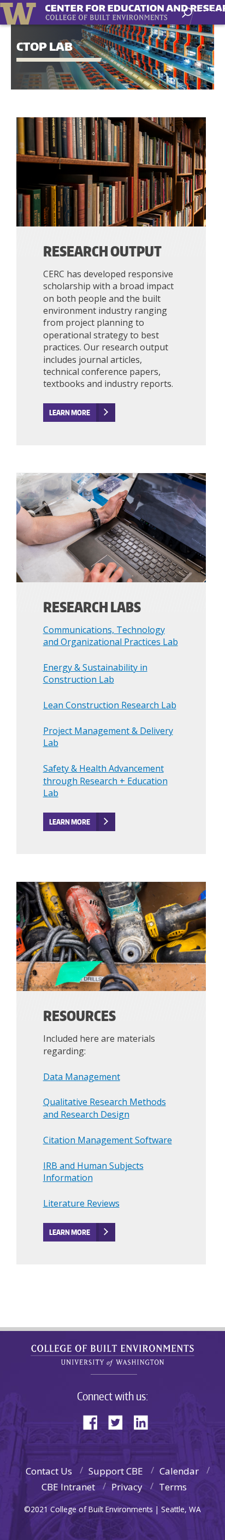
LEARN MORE (69, 412)
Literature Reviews (81, 1203)
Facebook (94, 1421)
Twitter (119, 1421)
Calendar (179, 1471)
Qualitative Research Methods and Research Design (104, 1108)
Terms (173, 1487)
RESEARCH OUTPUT (102, 251)
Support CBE (115, 1471)
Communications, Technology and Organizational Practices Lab (110, 636)
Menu (211, 14)
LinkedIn (144, 1421)
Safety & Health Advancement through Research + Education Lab (105, 780)
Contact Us (49, 1471)
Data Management (81, 1077)
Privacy (127, 1487)
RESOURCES (79, 1015)
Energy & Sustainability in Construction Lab (95, 673)
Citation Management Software (107, 1140)
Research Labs (92, 607)
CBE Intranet (68, 1487)
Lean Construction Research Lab (109, 705)
